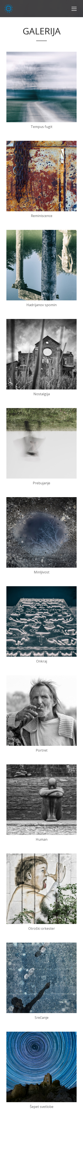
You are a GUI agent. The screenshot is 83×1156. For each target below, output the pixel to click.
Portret (41, 750)
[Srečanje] (41, 978)
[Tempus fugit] (41, 87)
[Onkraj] (41, 621)
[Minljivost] (41, 532)
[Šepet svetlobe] (41, 1067)
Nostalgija (41, 394)
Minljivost (41, 572)
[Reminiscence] (41, 176)
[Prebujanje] (41, 443)
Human (41, 839)
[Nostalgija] (41, 354)
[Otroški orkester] (41, 888)
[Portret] (41, 710)
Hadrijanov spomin (41, 305)
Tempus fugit (41, 126)
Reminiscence (41, 215)
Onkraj (41, 661)
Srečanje (42, 1017)
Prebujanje (41, 483)
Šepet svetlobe (41, 1106)
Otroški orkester (41, 928)
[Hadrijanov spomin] (41, 265)
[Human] (41, 799)
